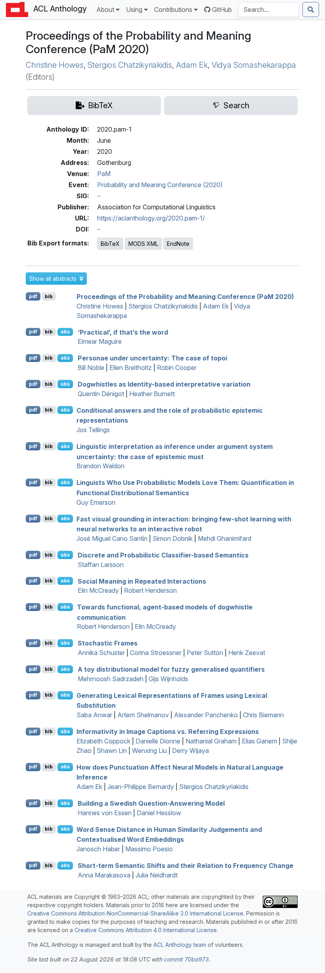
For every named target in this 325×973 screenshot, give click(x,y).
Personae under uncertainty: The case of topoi (152, 358)
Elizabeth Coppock (103, 741)
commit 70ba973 (186, 959)
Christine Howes (55, 65)
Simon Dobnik (173, 538)
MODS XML (143, 243)
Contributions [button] (173, 9)
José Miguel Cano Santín (111, 538)
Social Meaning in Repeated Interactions (142, 581)
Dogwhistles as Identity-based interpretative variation (164, 384)
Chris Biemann (263, 715)
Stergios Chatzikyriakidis (130, 65)
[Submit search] (310, 9)
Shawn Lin (112, 751)
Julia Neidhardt (157, 875)
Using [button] (134, 9)
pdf (33, 296)
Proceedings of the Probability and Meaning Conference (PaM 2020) (185, 297)
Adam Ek (192, 65)
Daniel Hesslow (159, 813)
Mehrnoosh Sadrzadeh (110, 679)
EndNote (178, 243)
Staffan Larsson (101, 565)
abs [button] (65, 332)
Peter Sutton (205, 653)
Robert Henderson (150, 590)
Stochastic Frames (108, 643)
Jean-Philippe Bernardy (140, 787)
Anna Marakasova (104, 875)
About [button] (105, 9)
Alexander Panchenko (206, 715)
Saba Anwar (94, 715)
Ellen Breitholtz (130, 368)
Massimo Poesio (149, 849)
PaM (104, 174)
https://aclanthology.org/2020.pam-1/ (151, 218)
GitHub (222, 9)
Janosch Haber (98, 849)
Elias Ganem (259, 741)
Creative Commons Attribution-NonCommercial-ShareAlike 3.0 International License (135, 913)
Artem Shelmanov (143, 715)
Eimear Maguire (100, 341)
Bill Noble (91, 368)
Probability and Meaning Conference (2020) (160, 185)
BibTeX (110, 243)
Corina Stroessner (156, 653)
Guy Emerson (95, 502)
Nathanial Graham (211, 741)
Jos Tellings (93, 430)
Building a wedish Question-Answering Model (151, 803)
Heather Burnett (152, 394)
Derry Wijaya (190, 751)
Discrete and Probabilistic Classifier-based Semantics (163, 555)
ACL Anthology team (179, 944)
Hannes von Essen (105, 813)
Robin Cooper (177, 368)
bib (49, 296)
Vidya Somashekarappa (254, 65)
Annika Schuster (101, 653)
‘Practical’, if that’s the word (123, 332)
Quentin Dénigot (101, 394)
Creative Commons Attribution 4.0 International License (146, 930)
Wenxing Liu (149, 751)
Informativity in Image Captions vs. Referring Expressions (167, 731)
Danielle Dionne (158, 741)
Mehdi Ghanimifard (224, 538)
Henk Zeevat (246, 653)
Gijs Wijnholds (168, 679)
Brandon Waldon (100, 466)
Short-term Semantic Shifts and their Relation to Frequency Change (185, 866)
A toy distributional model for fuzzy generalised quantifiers (171, 669)
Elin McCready (98, 590)
